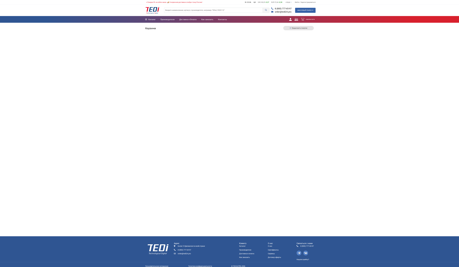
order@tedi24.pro (282, 12)
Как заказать (244, 257)
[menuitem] (150, 19)
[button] (266, 10)
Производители (245, 250)
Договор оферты (274, 257)
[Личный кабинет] (290, 19)
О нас (270, 246)
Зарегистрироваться (308, 2)
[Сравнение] (296, 19)
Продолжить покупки (299, 28)
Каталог (242, 246)
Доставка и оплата (246, 254)
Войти (297, 2)
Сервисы (271, 254)
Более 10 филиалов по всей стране (191, 246)
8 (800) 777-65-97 (283, 8)
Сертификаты (273, 250)
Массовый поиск (304, 10)
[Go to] (152, 10)
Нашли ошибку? (303, 260)
